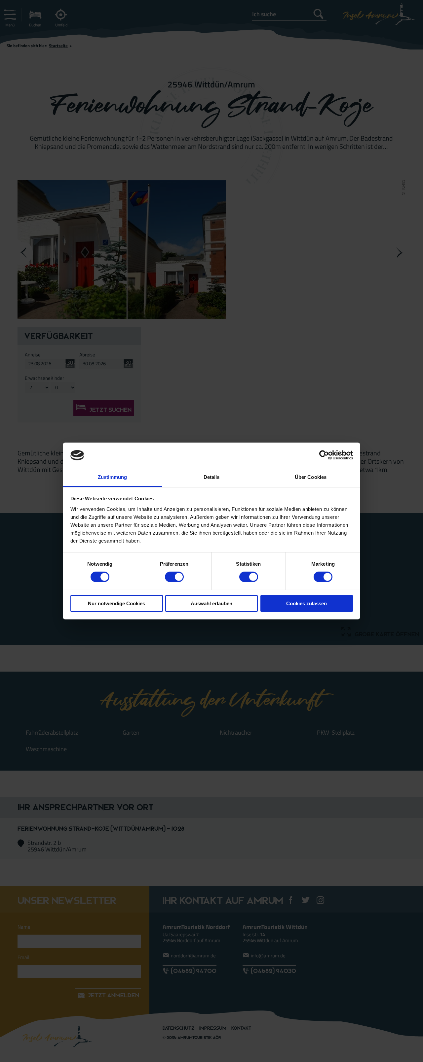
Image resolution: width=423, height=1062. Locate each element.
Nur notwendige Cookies (116, 603)
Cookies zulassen (306, 603)
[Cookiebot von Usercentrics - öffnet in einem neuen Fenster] (324, 455)
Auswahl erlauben (211, 603)
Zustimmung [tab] (112, 477)
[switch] (174, 577)
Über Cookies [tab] (311, 477)
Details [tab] (212, 477)
